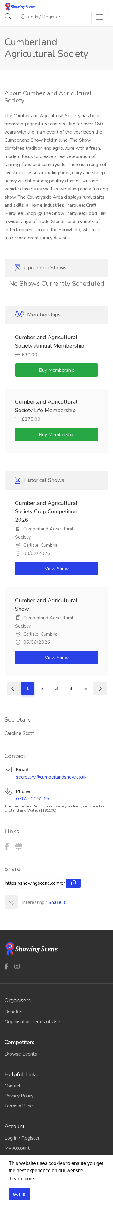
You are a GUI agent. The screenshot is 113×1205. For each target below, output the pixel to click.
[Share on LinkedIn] (50, 902)
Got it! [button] (19, 1194)
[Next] (100, 688)
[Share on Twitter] (37, 902)
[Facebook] (6, 846)
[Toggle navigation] (99, 17)
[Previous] (13, 688)
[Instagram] (17, 966)
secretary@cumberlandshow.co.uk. (52, 777)
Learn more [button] (22, 1178)
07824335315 (32, 798)
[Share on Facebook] (24, 902)
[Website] (19, 846)
